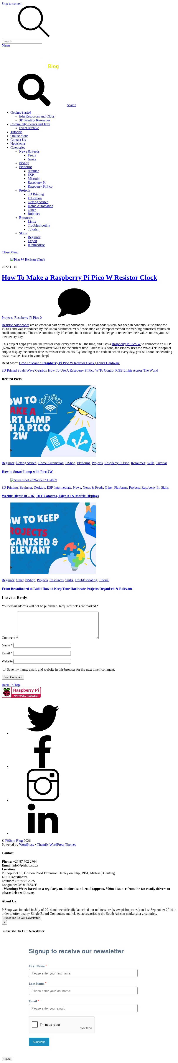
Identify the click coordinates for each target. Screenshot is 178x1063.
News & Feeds (29, 151)
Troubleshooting (39, 225)
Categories (17, 147)
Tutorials (16, 132)
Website (7, 661)
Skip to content (12, 3)
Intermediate (36, 245)
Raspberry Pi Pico (40, 186)
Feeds (32, 155)
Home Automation (40, 206)
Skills (23, 233)
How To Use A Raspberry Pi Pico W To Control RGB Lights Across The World (102, 370)
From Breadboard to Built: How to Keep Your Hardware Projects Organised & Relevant (67, 589)
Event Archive (29, 128)
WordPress (26, 844)
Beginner (34, 237)
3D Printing (36, 194)
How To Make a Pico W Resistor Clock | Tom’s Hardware (69, 363)
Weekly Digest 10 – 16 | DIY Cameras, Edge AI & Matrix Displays (50, 496)
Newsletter (17, 143)
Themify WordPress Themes (56, 844)
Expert (32, 241)
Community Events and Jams (30, 124)
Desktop (39, 487)
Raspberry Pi (37, 182)
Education (35, 198)
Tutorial (33, 229)
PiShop (24, 163)
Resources (26, 217)
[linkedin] (43, 833)
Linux (32, 221)
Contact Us (18, 140)
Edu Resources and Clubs (36, 116)
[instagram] (43, 800)
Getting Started (20, 112)
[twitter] (43, 733)
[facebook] (43, 766)
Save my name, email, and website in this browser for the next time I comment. (61, 669)
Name (7, 645)
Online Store (19, 136)
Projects (24, 190)
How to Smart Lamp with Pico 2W (27, 472)
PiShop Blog (14, 840)
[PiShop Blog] (33, 72)
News (32, 159)
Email (7, 653)
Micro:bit (34, 178)
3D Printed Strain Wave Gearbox (24, 370)
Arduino (33, 171)
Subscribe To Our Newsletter (21, 918)
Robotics (34, 214)
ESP (31, 175)
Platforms (25, 167)
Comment (10, 637)
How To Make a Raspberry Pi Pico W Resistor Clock (79, 277)
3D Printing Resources (34, 120)
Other (32, 210)
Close (7, 1059)
